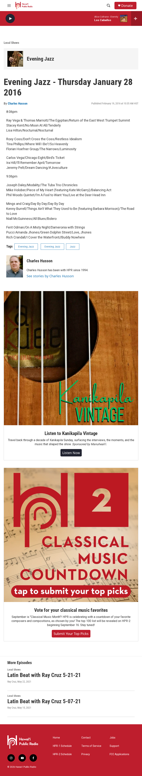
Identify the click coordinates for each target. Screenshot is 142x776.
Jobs (112, 737)
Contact (86, 737)
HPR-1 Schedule (62, 746)
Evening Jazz (40, 59)
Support (114, 746)
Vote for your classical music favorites (71, 610)
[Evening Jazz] (15, 59)
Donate (127, 6)
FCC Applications (119, 754)
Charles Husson (17, 103)
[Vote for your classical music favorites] (71, 535)
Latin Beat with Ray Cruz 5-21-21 (44, 675)
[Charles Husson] (14, 266)
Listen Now (71, 453)
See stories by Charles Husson (50, 276)
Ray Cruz (11, 681)
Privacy (85, 754)
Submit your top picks (71, 633)
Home (56, 737)
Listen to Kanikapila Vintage (71, 433)
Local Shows (11, 43)
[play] (10, 18)
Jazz (72, 246)
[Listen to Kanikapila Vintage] (71, 358)
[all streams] (136, 18)
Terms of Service (91, 746)
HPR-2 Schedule (62, 754)
